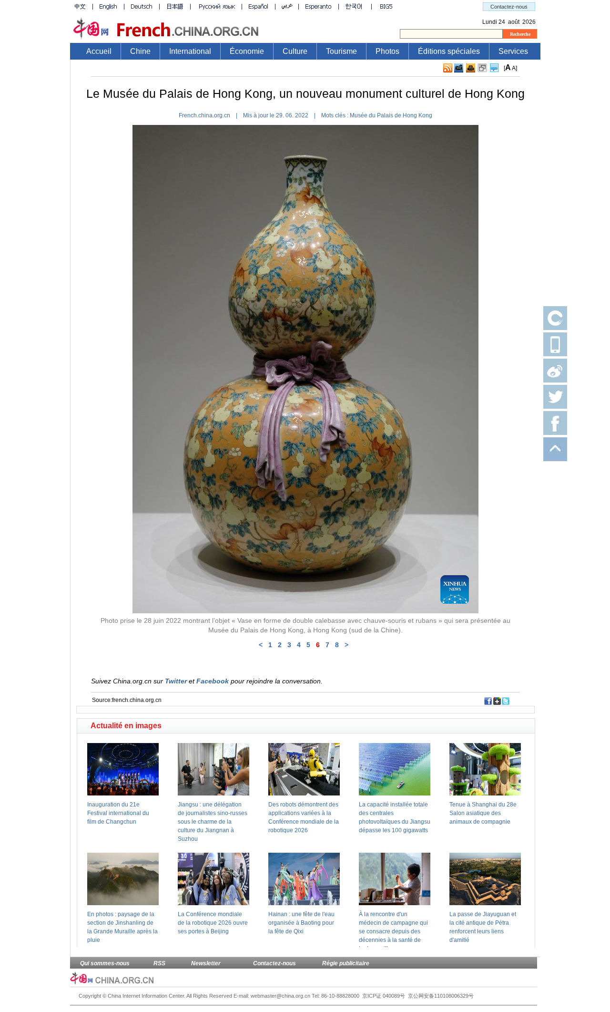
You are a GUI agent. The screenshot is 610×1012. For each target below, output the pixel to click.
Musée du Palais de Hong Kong (391, 115)
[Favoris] (482, 70)
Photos (387, 51)
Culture (295, 51)
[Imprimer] (470, 70)
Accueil (99, 51)
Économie (247, 51)
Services (513, 51)
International (190, 51)
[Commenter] (494, 70)
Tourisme (341, 51)
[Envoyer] (458, 67)
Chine (140, 51)
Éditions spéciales (449, 51)
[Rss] (447, 70)
